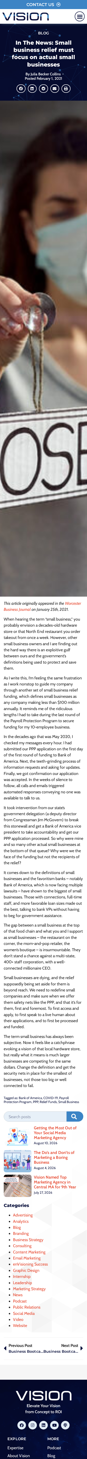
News (18, 1294)
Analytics (21, 1221)
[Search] (75, 1116)
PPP (35, 1102)
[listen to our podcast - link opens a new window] (65, 1425)
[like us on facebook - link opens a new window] (21, 1425)
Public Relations (26, 1307)
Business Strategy (28, 1239)
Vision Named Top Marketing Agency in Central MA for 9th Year (55, 1182)
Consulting (22, 1245)
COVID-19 (50, 1098)
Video (18, 1319)
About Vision (18, 1455)
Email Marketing (27, 1258)
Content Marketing (29, 1252)
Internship (22, 1276)
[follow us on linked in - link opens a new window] (43, 1425)
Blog (43, 33)
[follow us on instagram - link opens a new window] (32, 1425)
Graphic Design (26, 1270)
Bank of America (30, 1098)
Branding (21, 1233)
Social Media (24, 1313)
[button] (80, 16)
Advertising (23, 1215)
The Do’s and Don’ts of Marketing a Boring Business (54, 1157)
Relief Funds (48, 1102)
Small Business (68, 1102)
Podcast (20, 1301)
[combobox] (35, 1116)
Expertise (15, 1447)
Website (20, 1325)
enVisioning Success (30, 1264)
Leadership (22, 1282)
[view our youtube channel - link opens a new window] (54, 1425)
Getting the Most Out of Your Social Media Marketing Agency (55, 1132)
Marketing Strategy (29, 1288)
